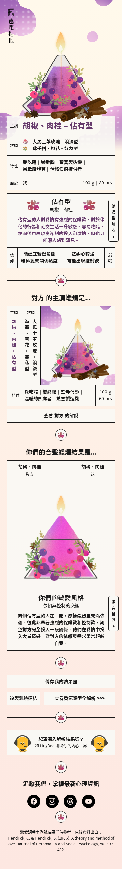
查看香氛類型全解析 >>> (80, 698)
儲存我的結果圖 (61, 681)
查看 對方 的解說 (61, 415)
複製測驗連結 (23, 698)
